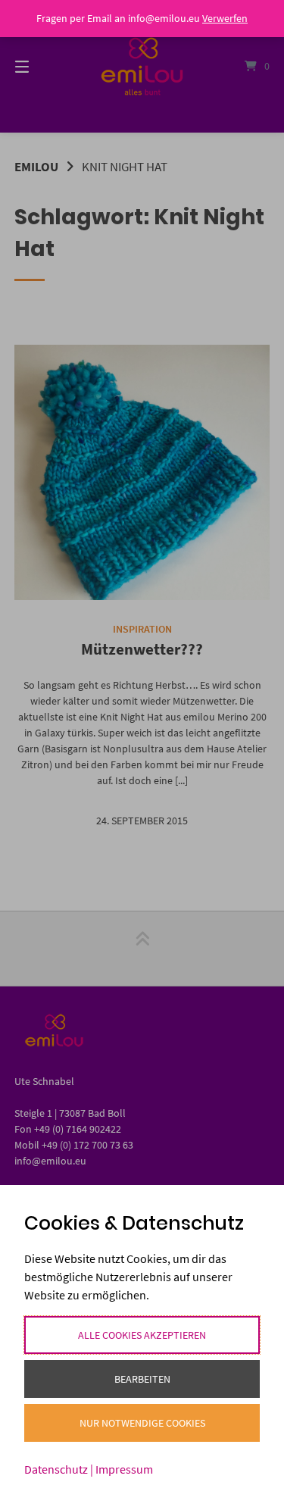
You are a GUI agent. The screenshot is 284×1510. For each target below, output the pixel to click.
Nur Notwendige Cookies (142, 1423)
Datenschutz (56, 1469)
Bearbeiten (142, 1379)
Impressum (124, 1469)
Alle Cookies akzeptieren (142, 1335)
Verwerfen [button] (225, 18)
